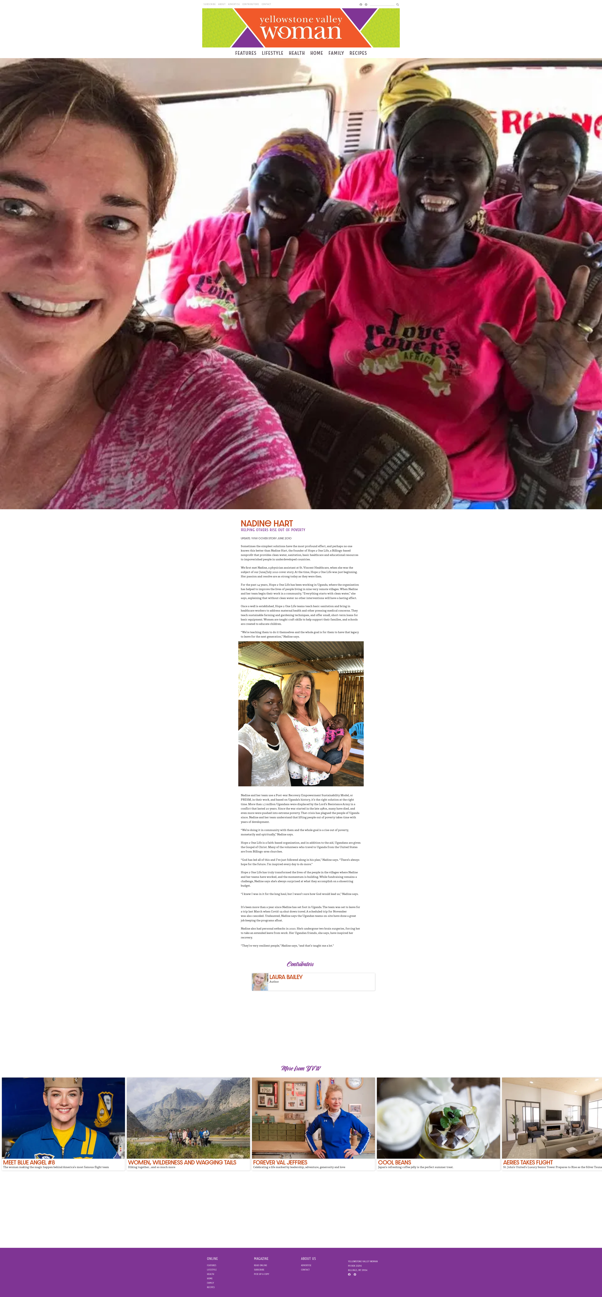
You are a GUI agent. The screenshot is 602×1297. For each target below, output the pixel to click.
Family (336, 53)
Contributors (250, 4)
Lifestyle (272, 53)
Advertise (234, 4)
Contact (266, 4)
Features (245, 53)
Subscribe (209, 4)
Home (316, 53)
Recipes (358, 53)
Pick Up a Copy (261, 1274)
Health (297, 53)
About (222, 4)
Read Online (260, 1265)
